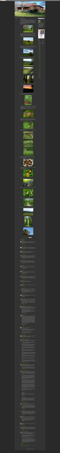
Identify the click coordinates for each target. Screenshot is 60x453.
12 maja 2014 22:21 (23, 395)
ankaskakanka (23, 246)
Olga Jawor (23, 298)
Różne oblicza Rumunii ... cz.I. (40, 70)
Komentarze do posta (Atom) (24, 445)
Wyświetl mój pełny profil (40, 27)
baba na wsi (23, 426)
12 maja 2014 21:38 (23, 390)
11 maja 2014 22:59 (23, 282)
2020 (39, 44)
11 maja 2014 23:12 (23, 286)
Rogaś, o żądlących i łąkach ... (40, 59)
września (40, 53)
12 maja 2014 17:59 (23, 337)
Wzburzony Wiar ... (40, 64)
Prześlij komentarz (22, 443)
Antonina (22, 280)
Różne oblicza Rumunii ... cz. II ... (40, 68)
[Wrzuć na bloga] (29, 237)
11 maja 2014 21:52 (23, 258)
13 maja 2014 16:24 (23, 414)
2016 (39, 47)
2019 (39, 45)
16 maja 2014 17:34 (23, 442)
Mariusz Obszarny (43, 40)
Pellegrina (23, 410)
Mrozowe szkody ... (40, 65)
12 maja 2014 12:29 (23, 333)
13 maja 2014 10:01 (23, 408)
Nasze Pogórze (22, 3)
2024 (39, 41)
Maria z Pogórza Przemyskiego (24, 339)
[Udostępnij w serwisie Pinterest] (31, 237)
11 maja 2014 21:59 (23, 263)
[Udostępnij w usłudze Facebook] (30, 237)
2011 (39, 77)
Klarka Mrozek (23, 294)
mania (22, 265)
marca (39, 73)
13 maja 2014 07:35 (23, 401)
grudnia (39, 49)
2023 (39, 42)
